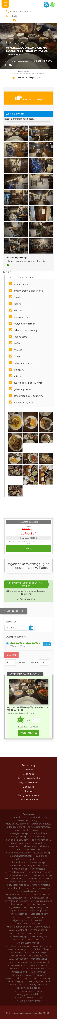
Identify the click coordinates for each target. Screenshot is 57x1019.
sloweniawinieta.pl (39, 897)
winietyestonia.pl (42, 978)
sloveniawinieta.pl (42, 888)
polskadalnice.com (38, 881)
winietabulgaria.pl (42, 946)
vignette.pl (38, 917)
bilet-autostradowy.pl (28, 820)
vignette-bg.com (39, 907)
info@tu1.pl (17, 16)
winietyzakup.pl (18, 984)
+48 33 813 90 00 (21, 11)
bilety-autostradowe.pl (17, 823)
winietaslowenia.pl (39, 965)
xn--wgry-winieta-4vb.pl (28, 994)
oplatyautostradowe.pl (40, 878)
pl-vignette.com (17, 881)
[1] (36, 720)
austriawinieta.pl (38, 817)
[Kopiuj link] (8, 265)
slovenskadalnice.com (28, 891)
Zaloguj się (28, 786)
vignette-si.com (21, 917)
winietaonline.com (18, 959)
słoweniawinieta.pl (19, 904)
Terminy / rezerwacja (32, 99)
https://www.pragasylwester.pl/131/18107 (27, 261)
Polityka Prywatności (28, 778)
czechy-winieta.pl (40, 833)
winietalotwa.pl (17, 955)
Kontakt (28, 791)
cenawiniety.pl (20, 830)
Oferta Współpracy (28, 799)
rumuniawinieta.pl (41, 885)
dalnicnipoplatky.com (17, 839)
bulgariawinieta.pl (16, 827)
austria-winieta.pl (18, 817)
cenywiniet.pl (38, 830)
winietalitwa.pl (38, 952)
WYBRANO (26, 733)
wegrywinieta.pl (42, 926)
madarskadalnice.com (40, 872)
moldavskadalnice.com (17, 875)
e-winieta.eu (13, 846)
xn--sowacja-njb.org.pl (28, 988)
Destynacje (28, 774)
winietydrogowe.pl (36, 975)
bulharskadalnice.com (39, 827)
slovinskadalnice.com (17, 894)
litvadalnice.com (34, 859)
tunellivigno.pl (39, 904)
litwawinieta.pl (37, 862)
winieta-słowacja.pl (38, 933)
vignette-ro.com (39, 913)
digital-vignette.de (20, 843)
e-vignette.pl (40, 843)
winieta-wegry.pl (18, 936)
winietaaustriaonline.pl (28, 942)
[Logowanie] (14, 21)
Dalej (28, 549)
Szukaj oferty (28, 765)
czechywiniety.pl (39, 836)
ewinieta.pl (41, 856)
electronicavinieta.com (29, 849)
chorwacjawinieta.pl (18, 833)
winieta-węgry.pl (38, 936)
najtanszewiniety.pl (15, 878)
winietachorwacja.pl (18, 949)
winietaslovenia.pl (39, 962)
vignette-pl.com (38, 910)
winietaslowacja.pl (17, 965)
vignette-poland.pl (18, 913)
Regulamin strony (28, 782)
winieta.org (18, 939)
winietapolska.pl (39, 959)
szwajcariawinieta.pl (41, 901)
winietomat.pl (38, 971)
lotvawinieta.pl (19, 868)
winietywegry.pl (15, 981)
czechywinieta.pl (18, 836)
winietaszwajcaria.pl (17, 968)
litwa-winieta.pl (19, 862)
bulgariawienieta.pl (42, 823)
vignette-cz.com (18, 910)
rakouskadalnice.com (18, 885)
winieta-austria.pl (18, 930)
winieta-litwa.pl (17, 933)
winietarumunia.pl (18, 962)
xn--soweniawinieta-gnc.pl (28, 991)
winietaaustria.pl (36, 939)
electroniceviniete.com (18, 852)
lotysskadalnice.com (15, 872)
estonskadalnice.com (21, 856)
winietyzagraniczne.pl (38, 981)
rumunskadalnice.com (17, 888)
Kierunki (28, 769)
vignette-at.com (18, 907)
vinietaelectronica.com (29, 923)
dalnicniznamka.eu (41, 839)
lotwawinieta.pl (37, 868)
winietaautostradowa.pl (18, 946)
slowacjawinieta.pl (17, 897)
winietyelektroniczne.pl (18, 978)
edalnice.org (29, 846)
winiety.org (17, 975)
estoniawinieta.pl (42, 852)
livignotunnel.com (37, 865)
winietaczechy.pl (40, 949)
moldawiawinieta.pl (42, 875)
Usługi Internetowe (28, 795)
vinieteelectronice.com (19, 926)
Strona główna (23, 71)
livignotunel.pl (17, 865)
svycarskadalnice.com (16, 901)
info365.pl (18, 859)
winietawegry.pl (20, 971)
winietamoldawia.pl (38, 955)
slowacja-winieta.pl (41, 894)
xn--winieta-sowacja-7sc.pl (28, 997)
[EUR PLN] (44, 662)
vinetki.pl (39, 920)
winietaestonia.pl (19, 952)
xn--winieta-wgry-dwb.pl (28, 1000)
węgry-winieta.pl (38, 984)
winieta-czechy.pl (39, 930)
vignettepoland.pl (22, 920)
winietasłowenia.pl (40, 968)
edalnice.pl (44, 846)
